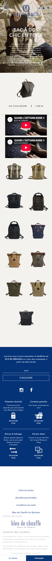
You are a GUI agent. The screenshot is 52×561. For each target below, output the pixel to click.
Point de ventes (26, 491)
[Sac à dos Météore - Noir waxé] (14, 229)
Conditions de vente (26, 505)
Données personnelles (26, 498)
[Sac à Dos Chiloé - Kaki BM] (14, 171)
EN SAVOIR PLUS (13, 422)
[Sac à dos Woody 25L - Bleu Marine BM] (38, 229)
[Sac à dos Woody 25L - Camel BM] (14, 258)
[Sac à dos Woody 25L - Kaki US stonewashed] (38, 287)
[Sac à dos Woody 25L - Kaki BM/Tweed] (38, 258)
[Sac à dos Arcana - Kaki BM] (26, 87)
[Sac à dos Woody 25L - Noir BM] (26, 316)
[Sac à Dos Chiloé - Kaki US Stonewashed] (38, 171)
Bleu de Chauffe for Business (26, 513)
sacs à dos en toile (32, 46)
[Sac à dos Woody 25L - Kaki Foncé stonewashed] (14, 287)
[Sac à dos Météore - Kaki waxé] (38, 200)
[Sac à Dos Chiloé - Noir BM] (14, 200)
